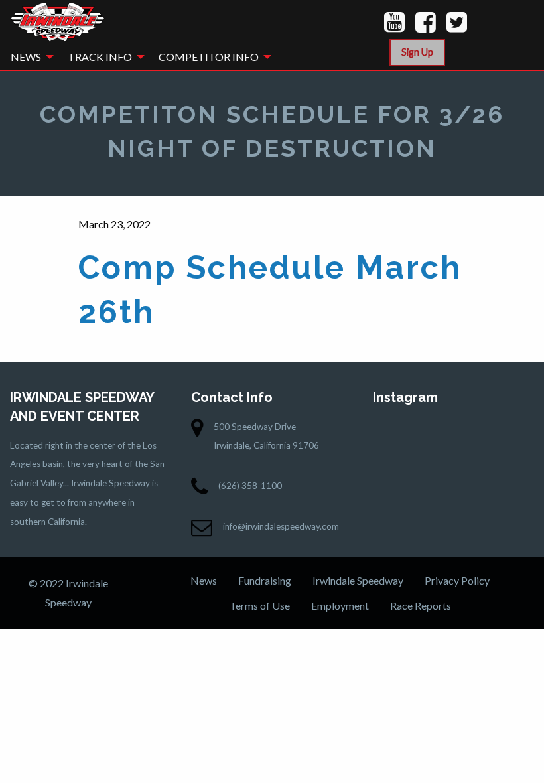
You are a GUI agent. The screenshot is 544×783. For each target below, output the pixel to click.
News (26, 56)
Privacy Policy (457, 580)
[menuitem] (28, 57)
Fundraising (264, 580)
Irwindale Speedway (357, 580)
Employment (340, 605)
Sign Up (417, 52)
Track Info (100, 56)
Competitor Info (209, 56)
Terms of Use (260, 605)
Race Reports (420, 605)
